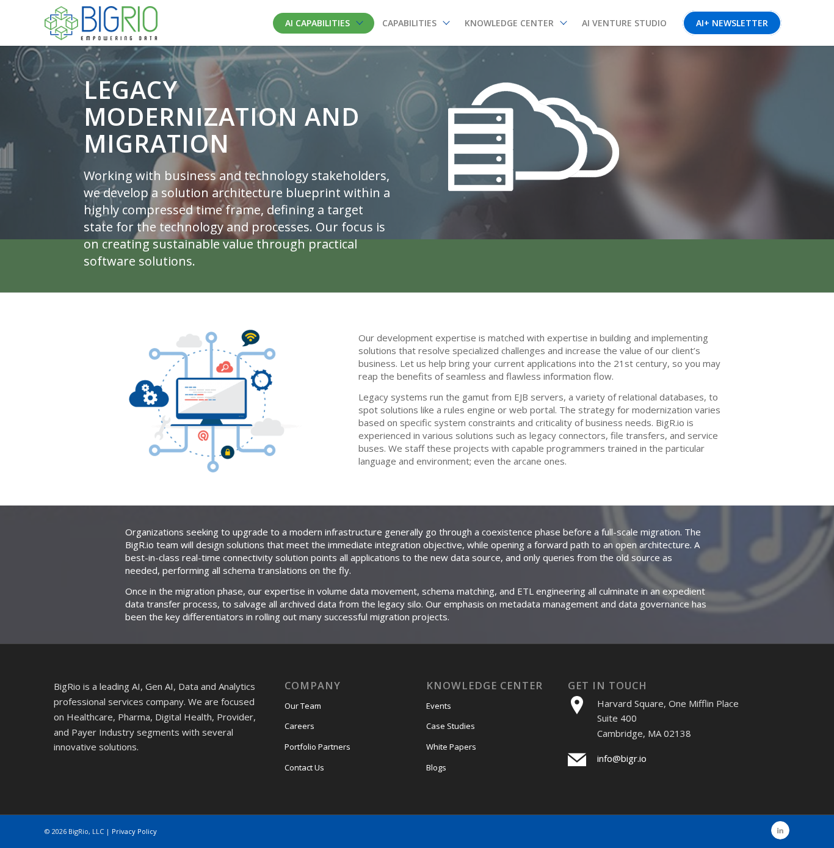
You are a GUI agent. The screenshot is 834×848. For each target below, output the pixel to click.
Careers (299, 725)
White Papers (451, 746)
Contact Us (304, 767)
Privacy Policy (134, 831)
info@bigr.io (622, 758)
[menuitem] (323, 23)
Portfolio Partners (317, 746)
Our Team (303, 705)
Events (438, 705)
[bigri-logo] (101, 23)
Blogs (436, 767)
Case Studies (450, 725)
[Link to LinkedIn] (780, 830)
